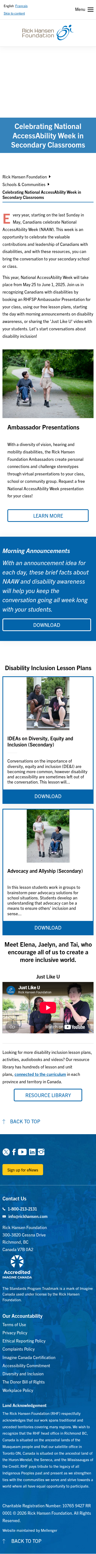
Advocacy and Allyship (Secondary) (45, 871)
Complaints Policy (18, 1348)
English (9, 6)
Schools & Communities (24, 184)
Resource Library (48, 1095)
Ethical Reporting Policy (24, 1340)
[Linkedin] (32, 1151)
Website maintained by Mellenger (29, 1530)
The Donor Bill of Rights (23, 1381)
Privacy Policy (14, 1332)
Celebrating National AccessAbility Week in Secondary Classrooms (41, 194)
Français (21, 6)
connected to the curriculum (40, 1074)
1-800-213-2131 (22, 1208)
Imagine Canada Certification (28, 1357)
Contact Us (14, 1198)
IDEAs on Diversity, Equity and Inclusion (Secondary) (40, 741)
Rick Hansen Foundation (24, 176)
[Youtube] (22, 1151)
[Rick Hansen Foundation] (48, 32)
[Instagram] (41, 1151)
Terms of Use (14, 1324)
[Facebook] (14, 1151)
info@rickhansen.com (28, 1216)
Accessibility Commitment (26, 1365)
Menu (80, 9)
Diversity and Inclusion (23, 1373)
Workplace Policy (17, 1390)
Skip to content (14, 13)
